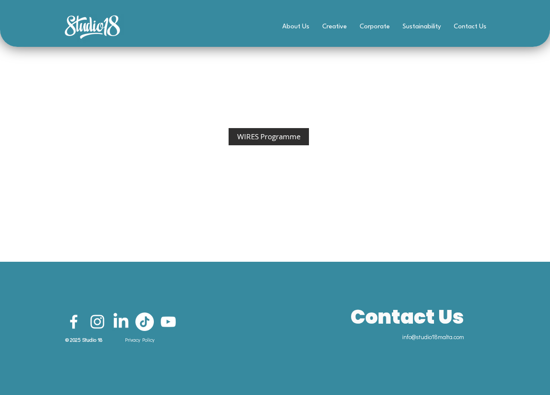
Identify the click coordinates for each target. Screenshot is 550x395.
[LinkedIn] (121, 321)
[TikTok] (144, 321)
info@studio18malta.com (433, 337)
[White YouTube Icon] (168, 321)
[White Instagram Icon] (97, 321)
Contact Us (407, 317)
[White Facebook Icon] (73, 321)
